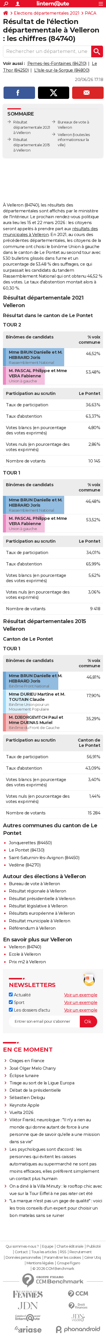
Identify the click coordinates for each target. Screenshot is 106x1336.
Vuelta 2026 (21, 1112)
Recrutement (80, 1252)
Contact (21, 1252)
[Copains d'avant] (28, 1317)
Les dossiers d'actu (31, 1010)
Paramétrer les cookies (62, 1258)
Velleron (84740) (25, 947)
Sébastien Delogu (27, 1097)
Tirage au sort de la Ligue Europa (41, 1083)
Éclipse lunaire (24, 1075)
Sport (18, 1002)
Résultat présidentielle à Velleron (42, 898)
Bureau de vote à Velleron (34, 883)
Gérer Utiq (92, 1258)
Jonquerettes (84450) (30, 842)
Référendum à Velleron (32, 928)
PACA (90, 13)
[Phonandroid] (78, 1329)
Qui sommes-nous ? (22, 1246)
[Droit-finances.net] (78, 1306)
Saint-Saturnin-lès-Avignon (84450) (44, 857)
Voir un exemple (80, 995)
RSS (63, 1252)
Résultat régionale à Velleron (37, 891)
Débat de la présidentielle (35, 1090)
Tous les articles (44, 1252)
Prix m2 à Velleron (27, 961)
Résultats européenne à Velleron (42, 913)
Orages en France (26, 1060)
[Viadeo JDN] (78, 1317)
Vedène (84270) (24, 865)
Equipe (47, 1246)
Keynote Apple (24, 1105)
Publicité (94, 1246)
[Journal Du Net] (28, 1305)
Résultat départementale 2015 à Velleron (31, 144)
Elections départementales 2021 (46, 13)
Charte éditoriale (70, 1246)
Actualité (22, 995)
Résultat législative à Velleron (38, 906)
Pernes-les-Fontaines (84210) (57, 63)
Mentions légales (40, 1263)
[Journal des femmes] (28, 1294)
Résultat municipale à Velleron (39, 921)
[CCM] (78, 1294)
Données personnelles (23, 1258)
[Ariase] (28, 1329)
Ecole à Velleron (25, 954)
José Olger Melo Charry (32, 1068)
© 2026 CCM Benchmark (53, 1269)
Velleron (65, 135)
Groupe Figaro (68, 1263)
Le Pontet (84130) (26, 850)
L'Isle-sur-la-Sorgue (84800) (62, 70)
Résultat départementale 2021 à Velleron (31, 127)
